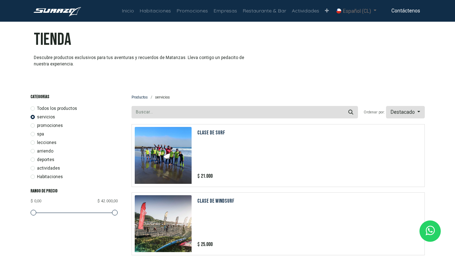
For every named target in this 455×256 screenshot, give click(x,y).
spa (40, 134)
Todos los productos (57, 108)
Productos (140, 97)
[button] (327, 10)
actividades (48, 168)
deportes (45, 159)
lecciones (47, 142)
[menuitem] (128, 10)
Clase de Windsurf (215, 201)
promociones (50, 125)
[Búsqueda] (351, 112)
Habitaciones (50, 176)
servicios (46, 116)
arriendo (45, 151)
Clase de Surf (211, 132)
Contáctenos (405, 11)
